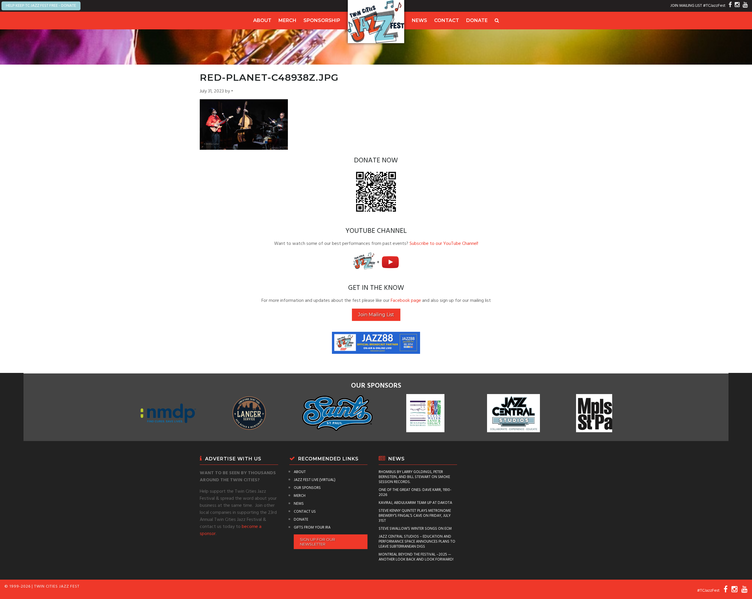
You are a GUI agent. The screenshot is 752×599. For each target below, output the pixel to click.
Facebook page (406, 300)
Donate (477, 20)
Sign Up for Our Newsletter (317, 541)
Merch (287, 20)
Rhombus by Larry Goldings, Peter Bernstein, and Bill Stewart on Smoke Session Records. (414, 477)
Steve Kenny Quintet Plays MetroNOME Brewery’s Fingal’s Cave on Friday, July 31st (415, 516)
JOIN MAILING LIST (686, 5)
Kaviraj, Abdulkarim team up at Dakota (415, 503)
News (419, 20)
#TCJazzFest (714, 5)
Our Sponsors (307, 488)
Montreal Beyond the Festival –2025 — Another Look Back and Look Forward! (416, 557)
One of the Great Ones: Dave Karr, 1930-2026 (415, 492)
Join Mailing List (376, 314)
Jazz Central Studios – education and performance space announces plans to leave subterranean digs (417, 542)
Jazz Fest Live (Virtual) (314, 480)
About (262, 20)
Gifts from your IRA (312, 527)
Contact (446, 20)
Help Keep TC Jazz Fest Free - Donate (41, 5)
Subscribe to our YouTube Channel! (443, 244)
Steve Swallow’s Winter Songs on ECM (415, 529)
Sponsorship (321, 20)
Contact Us (305, 512)
